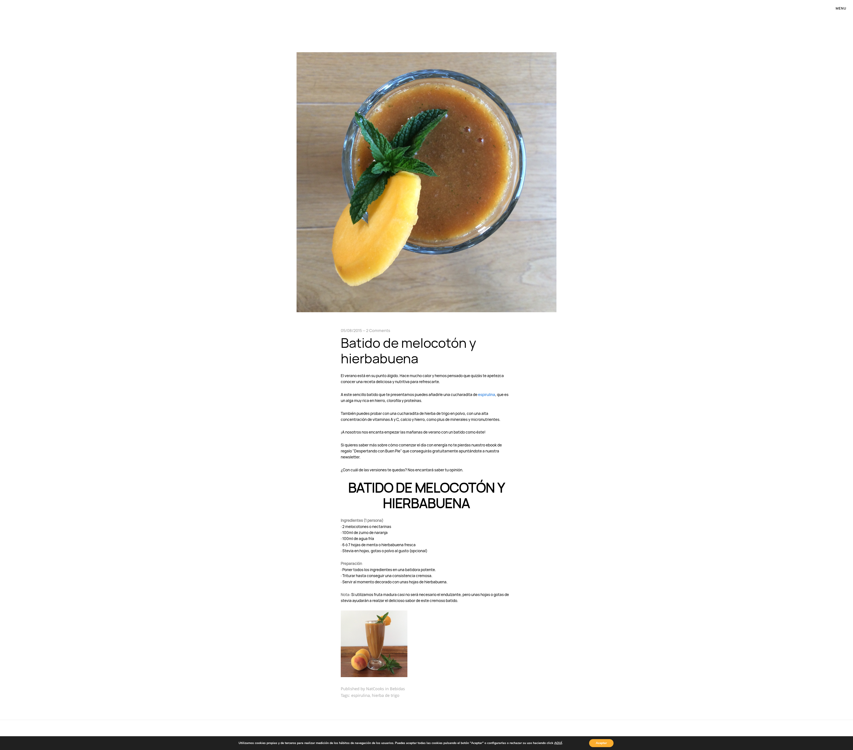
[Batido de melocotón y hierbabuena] (426, 310)
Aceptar (601, 743)
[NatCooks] (426, 16)
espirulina (486, 394)
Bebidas (397, 688)
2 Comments (378, 330)
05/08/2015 (351, 330)
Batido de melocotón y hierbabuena (408, 350)
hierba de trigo (385, 695)
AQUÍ (558, 743)
